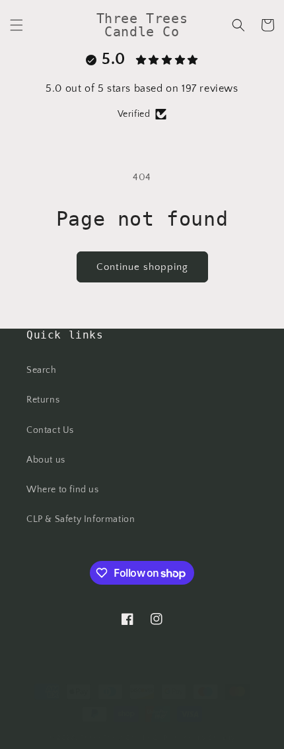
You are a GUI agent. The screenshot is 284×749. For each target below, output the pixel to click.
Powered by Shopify (200, 738)
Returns (42, 400)
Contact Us (50, 430)
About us (45, 460)
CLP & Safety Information (80, 519)
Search (41, 370)
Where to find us (62, 489)
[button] (16, 25)
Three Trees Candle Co (121, 738)
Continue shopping (142, 267)
